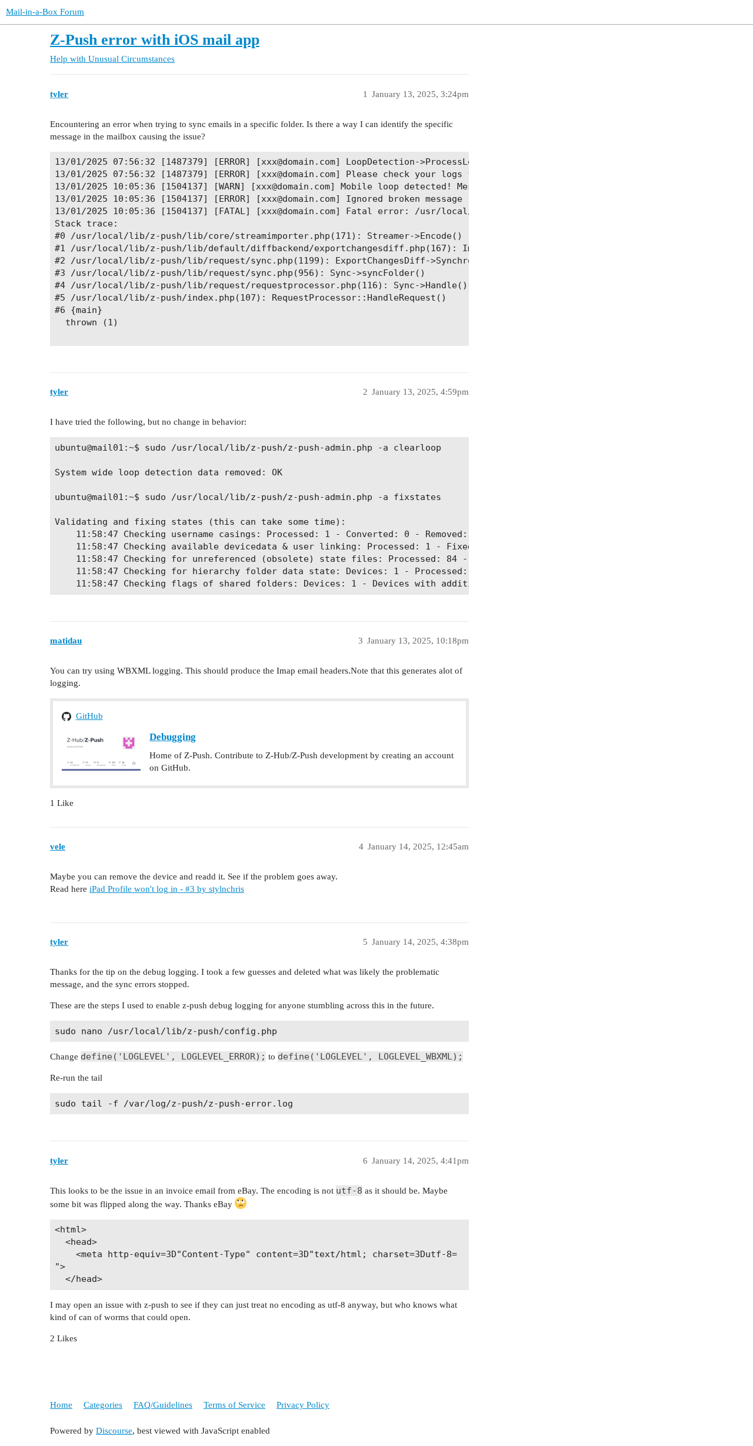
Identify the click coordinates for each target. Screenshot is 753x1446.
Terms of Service (234, 1405)
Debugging (172, 736)
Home (61, 1405)
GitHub (89, 716)
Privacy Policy (302, 1405)
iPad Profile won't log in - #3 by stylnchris (166, 889)
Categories (103, 1405)
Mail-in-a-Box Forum (45, 11)
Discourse (114, 1430)
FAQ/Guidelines (163, 1405)
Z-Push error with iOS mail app (154, 39)
